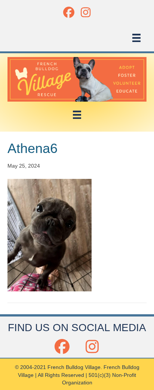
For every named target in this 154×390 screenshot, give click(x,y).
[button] (68, 12)
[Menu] (136, 38)
